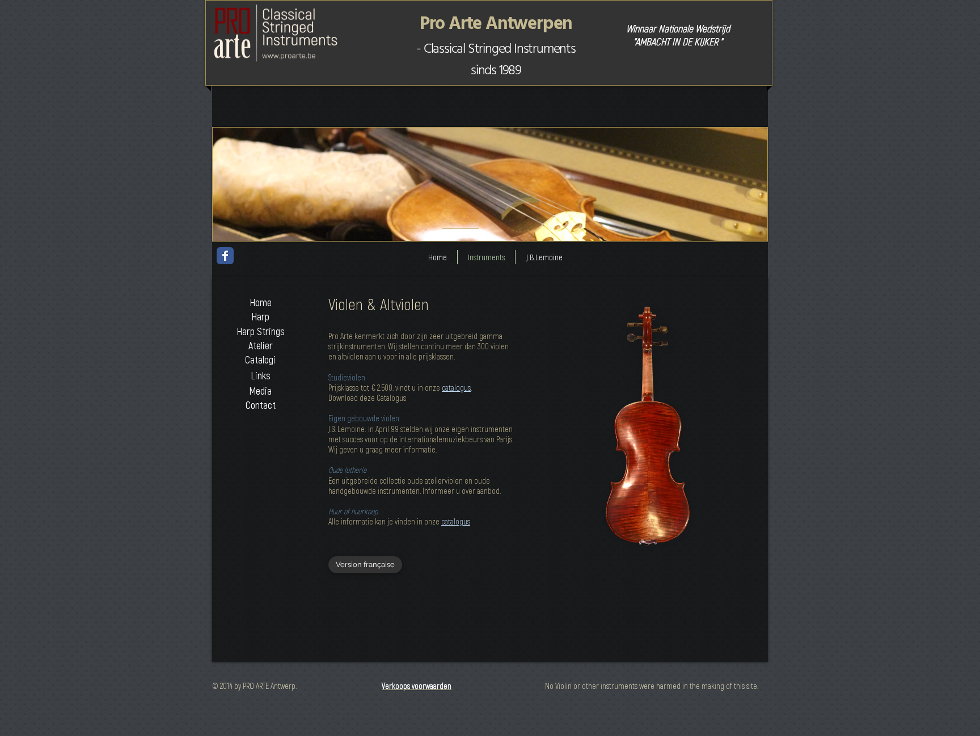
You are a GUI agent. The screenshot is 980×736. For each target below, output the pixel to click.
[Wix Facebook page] (225, 255)
